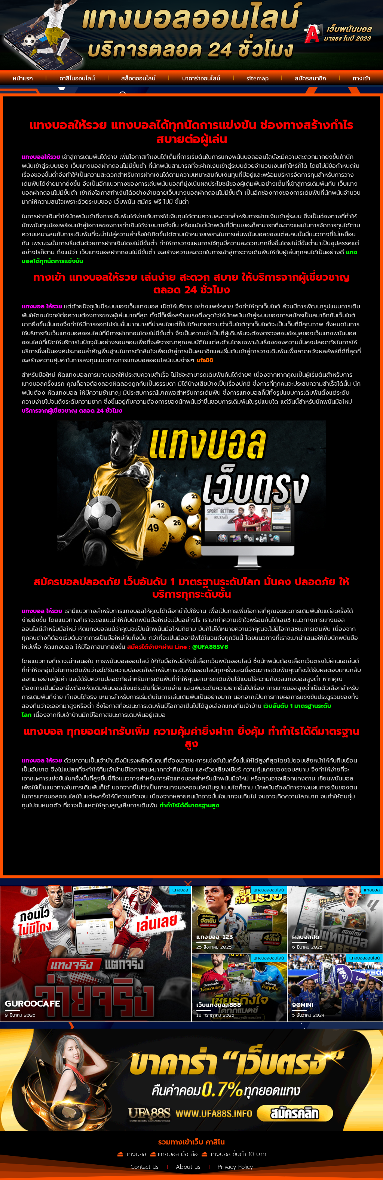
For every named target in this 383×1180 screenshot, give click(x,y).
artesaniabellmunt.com (138, 828)
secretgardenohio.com (55, 819)
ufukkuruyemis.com (108, 846)
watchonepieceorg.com (274, 828)
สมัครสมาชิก (310, 78)
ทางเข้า (361, 78)
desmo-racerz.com (165, 846)
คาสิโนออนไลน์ (77, 78)
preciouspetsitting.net (206, 828)
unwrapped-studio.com (228, 846)
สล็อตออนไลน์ (138, 78)
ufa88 (205, 360)
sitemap (257, 78)
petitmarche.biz (139, 837)
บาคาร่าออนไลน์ (201, 78)
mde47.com (62, 846)
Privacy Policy (235, 1167)
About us (188, 1167)
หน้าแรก (23, 78)
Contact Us (145, 1167)
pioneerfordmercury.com (200, 837)
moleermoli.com (80, 828)
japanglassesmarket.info (79, 837)
